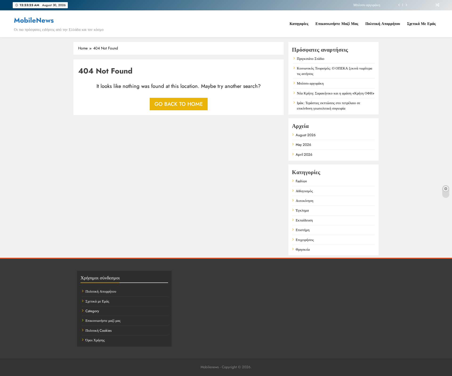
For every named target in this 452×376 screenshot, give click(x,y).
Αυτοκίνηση (304, 200)
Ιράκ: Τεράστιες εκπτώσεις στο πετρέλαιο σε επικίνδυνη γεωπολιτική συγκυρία (328, 105)
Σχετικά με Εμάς (421, 23)
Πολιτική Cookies (98, 330)
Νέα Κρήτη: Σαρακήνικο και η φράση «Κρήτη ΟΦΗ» (335, 93)
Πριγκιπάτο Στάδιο (310, 58)
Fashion (301, 181)
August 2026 (306, 135)
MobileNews (34, 20)
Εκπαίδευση (304, 220)
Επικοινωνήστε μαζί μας (336, 23)
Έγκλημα (302, 210)
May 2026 (303, 144)
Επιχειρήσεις (305, 239)
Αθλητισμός (304, 191)
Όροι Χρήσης (95, 340)
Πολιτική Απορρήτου (382, 23)
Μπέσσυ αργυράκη (366, 5)
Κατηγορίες (299, 23)
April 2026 (304, 154)
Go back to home (178, 104)
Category (92, 311)
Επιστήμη (303, 230)
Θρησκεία (303, 249)
